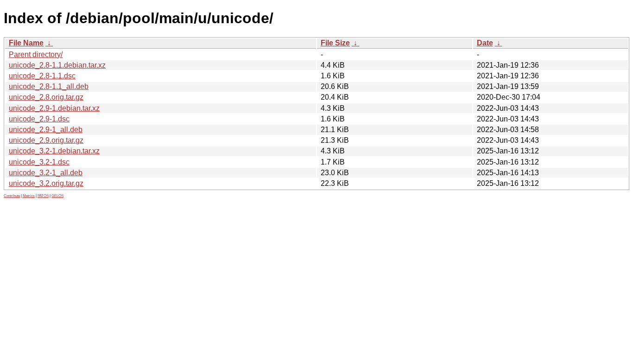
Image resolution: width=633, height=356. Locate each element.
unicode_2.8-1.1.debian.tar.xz (57, 65)
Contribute (12, 196)
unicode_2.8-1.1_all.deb (49, 86)
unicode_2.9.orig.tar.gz (46, 140)
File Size (335, 43)
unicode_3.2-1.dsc (39, 162)
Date (485, 43)
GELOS (57, 196)
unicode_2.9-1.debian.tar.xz (54, 108)
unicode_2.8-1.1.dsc (42, 76)
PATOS (43, 196)
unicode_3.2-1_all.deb (45, 173)
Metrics (29, 196)
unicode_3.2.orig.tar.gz (46, 183)
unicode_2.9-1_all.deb (45, 130)
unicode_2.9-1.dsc (39, 119)
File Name (26, 43)
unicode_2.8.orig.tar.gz (46, 97)
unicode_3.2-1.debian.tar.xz (54, 151)
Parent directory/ (36, 54)
